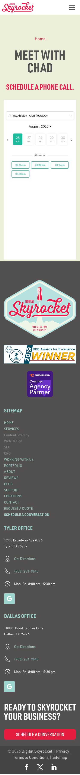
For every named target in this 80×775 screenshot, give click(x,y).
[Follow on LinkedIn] (54, 767)
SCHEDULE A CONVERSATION (26, 514)
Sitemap (59, 757)
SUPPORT (11, 490)
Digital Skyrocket (37, 751)
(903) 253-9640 (26, 571)
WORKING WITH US (18, 459)
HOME (8, 423)
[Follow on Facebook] (26, 767)
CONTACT (11, 502)
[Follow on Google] (9, 598)
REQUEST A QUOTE (18, 508)
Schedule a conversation (40, 734)
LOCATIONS (13, 496)
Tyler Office (18, 528)
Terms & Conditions (31, 757)
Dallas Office (20, 616)
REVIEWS (11, 478)
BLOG (8, 484)
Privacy (62, 751)
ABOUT (9, 471)
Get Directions (25, 559)
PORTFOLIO (13, 466)
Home (40, 38)
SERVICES (11, 429)
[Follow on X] (40, 767)
